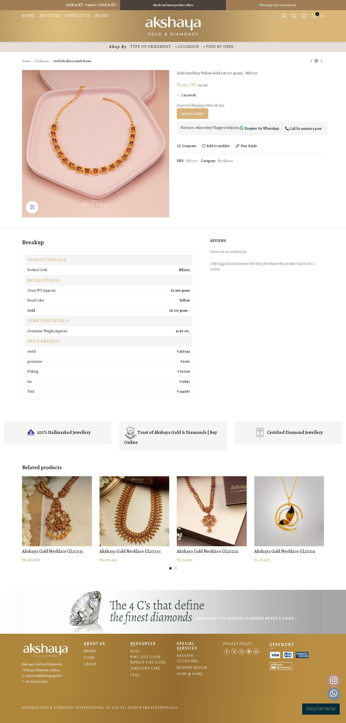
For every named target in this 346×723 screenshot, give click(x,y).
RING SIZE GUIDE (145, 657)
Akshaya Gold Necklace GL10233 (130, 551)
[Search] (294, 16)
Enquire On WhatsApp (261, 128)
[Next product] (321, 61)
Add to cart (192, 114)
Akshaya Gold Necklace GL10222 (207, 551)
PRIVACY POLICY (237, 644)
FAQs (135, 675)
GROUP (90, 664)
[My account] (284, 16)
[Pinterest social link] (249, 652)
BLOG (135, 651)
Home (26, 61)
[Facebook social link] (227, 652)
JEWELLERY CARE (145, 668)
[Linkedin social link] (256, 652)
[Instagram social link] (241, 652)
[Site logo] (173, 25)
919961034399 (311, 128)
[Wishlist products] (304, 16)
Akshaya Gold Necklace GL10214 (284, 551)
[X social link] (234, 652)
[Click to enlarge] (32, 207)
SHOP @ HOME (190, 674)
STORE (89, 658)
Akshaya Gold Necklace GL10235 (52, 551)
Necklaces (42, 61)
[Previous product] (311, 61)
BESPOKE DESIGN (192, 667)
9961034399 (289, 5)
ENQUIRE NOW (321, 709)
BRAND (90, 651)
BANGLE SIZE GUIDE (148, 662)
